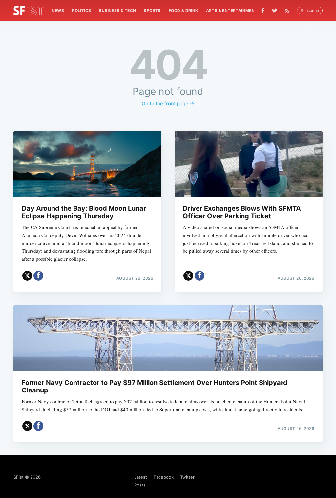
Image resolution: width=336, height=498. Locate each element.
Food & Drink (183, 10)
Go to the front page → (168, 103)
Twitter (187, 477)
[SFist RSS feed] (289, 10)
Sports (152, 10)
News (58, 10)
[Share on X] (27, 275)
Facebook (164, 477)
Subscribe (310, 10)
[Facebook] (262, 10)
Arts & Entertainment (232, 10)
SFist (18, 477)
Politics (81, 10)
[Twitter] (274, 10)
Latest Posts (140, 480)
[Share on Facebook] (38, 275)
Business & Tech (117, 10)
